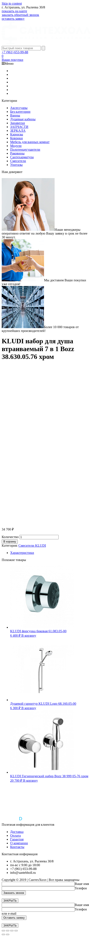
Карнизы (16, 134)
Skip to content (12, 3)
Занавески (17, 123)
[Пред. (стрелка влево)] (3, 934)
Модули (16, 146)
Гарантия (16, 839)
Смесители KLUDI (32, 545)
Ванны (15, 115)
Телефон (81, 888)
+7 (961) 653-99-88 (15, 52)
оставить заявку (13, 18)
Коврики (16, 138)
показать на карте (14, 11)
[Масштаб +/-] (16, 930)
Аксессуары (19, 108)
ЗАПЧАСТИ (19, 127)
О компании (19, 843)
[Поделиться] (7, 930)
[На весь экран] (12, 930)
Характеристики (22, 552)
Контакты (17, 847)
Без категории (20, 111)
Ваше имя (82, 884)
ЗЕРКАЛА (18, 130)
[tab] (49, 553)
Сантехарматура (22, 157)
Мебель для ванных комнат (30, 142)
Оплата (15, 835)
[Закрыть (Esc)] (3, 930)
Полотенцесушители (25, 149)
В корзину (9, 541)
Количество (10, 537)
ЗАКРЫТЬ (10, 900)
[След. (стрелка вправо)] (7, 934)
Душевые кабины (23, 119)
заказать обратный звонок (20, 15)
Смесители (18, 161)
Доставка (16, 832)
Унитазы (16, 164)
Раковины (17, 153)
